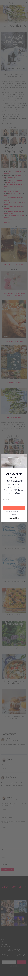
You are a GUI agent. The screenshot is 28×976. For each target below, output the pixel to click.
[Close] (25, 456)
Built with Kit (14, 518)
